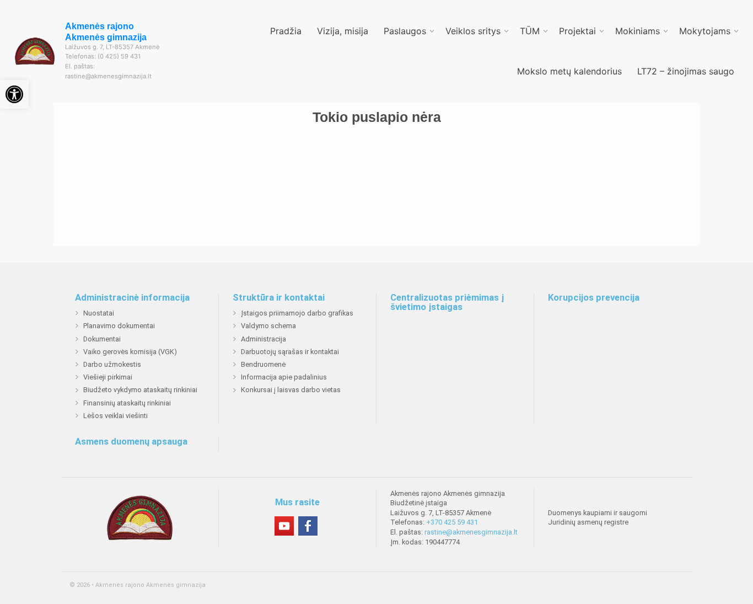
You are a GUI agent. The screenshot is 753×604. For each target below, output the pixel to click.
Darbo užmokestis (112, 364)
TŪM (530, 30)
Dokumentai (102, 339)
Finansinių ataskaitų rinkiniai (127, 403)
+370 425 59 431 (452, 522)
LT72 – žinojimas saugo (685, 71)
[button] (14, 94)
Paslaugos (405, 30)
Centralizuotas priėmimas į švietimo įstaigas (447, 302)
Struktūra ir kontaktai (279, 298)
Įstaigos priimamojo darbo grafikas (297, 313)
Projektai (577, 30)
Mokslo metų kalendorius (569, 71)
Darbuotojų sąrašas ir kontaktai (290, 352)
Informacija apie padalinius (284, 377)
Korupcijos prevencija (593, 298)
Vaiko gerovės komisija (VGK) (130, 352)
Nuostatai (98, 313)
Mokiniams (637, 30)
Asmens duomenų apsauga (131, 442)
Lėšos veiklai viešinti (115, 415)
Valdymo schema (268, 326)
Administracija (263, 339)
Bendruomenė (263, 364)
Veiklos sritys (473, 30)
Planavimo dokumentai (119, 326)
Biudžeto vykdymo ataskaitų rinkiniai (140, 390)
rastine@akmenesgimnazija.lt (471, 532)
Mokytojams (704, 30)
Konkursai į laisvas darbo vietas (291, 390)
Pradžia (286, 30)
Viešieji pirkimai (107, 377)
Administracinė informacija (132, 298)
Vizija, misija (342, 30)
